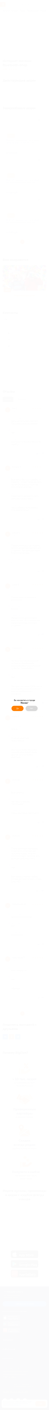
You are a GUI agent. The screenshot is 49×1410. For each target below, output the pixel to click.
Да (17, 708)
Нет (31, 708)
